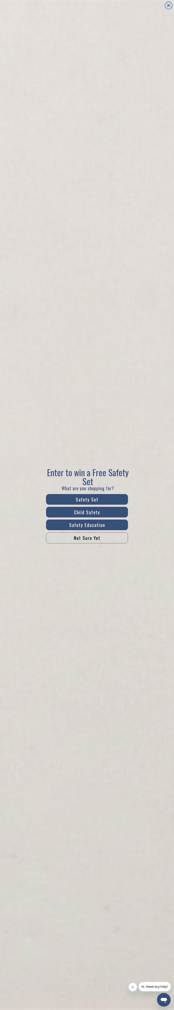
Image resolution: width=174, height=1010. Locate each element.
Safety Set (87, 499)
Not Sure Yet (87, 537)
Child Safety (87, 512)
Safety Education (87, 524)
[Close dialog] (168, 5)
